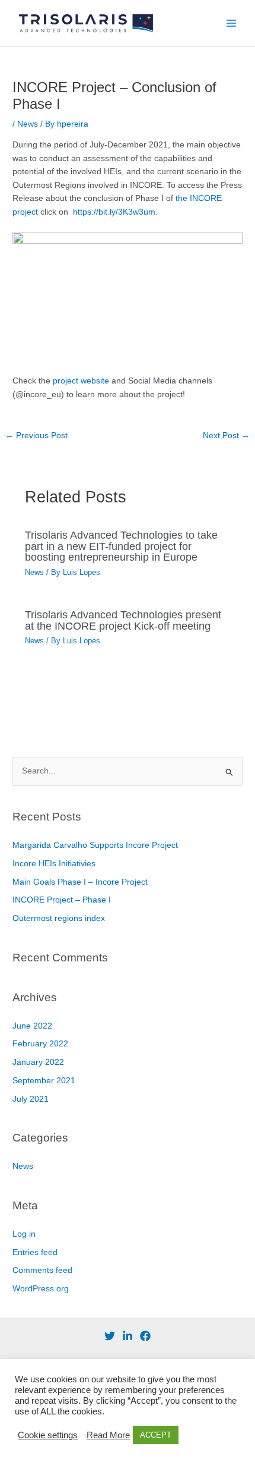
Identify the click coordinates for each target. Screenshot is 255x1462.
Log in (24, 1234)
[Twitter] (109, 1336)
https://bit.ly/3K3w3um (114, 211)
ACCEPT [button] (155, 1434)
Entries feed (35, 1252)
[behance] (127, 1336)
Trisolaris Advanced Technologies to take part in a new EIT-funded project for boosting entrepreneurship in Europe (121, 545)
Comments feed (42, 1270)
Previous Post (36, 435)
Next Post (226, 435)
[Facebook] (145, 1336)
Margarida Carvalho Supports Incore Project (95, 845)
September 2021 (43, 1080)
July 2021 (30, 1099)
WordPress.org (40, 1288)
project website (81, 380)
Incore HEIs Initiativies (53, 863)
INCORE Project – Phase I (61, 899)
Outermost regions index (58, 918)
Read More (108, 1435)
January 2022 (38, 1062)
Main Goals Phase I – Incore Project (80, 882)
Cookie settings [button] (48, 1435)
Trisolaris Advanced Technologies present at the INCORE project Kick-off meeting (123, 619)
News (27, 124)
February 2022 (40, 1043)
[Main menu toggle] (231, 23)
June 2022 (32, 1025)
